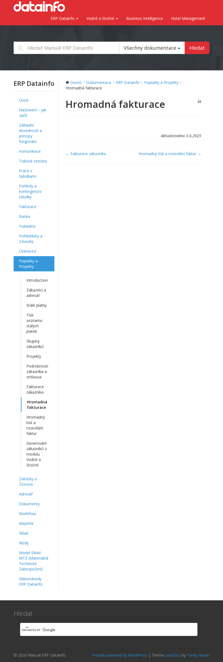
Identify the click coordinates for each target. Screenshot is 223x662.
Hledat (197, 48)
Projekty (33, 356)
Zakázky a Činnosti (28, 481)
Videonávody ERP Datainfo (31, 581)
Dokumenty (29, 503)
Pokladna (27, 226)
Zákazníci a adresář (36, 292)
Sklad (23, 533)
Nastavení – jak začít (32, 112)
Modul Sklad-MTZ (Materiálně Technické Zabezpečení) (33, 561)
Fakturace (27, 206)
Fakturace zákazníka (35, 389)
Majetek (26, 523)
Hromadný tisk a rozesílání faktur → (169, 153)
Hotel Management (188, 18)
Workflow (27, 513)
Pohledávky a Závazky (30, 238)
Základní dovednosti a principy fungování (30, 133)
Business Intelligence (144, 18)
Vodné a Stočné (100, 18)
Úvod (23, 100)
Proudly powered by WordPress (119, 655)
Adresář (26, 494)
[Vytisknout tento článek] (199, 101)
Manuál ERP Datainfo (41, 6)
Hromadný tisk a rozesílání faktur (35, 425)
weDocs (173, 655)
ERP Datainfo (63, 18)
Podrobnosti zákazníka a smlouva (37, 371)
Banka (24, 216)
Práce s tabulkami (27, 173)
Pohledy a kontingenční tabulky (30, 191)
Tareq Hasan (198, 655)
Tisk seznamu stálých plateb (34, 323)
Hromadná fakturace (37, 404)
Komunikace (30, 151)
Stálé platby (36, 305)
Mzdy (24, 542)
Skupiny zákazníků (35, 343)
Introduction (37, 280)
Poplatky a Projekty (28, 263)
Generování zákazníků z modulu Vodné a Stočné (36, 454)
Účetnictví (27, 251)
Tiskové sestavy (33, 161)
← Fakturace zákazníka (86, 153)
